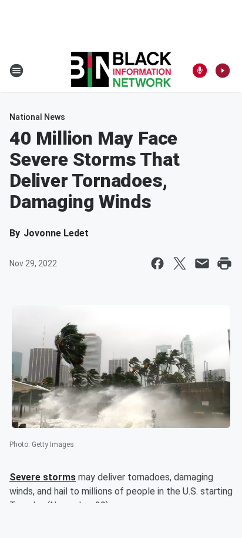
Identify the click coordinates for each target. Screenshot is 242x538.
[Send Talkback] (200, 71)
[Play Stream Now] (223, 71)
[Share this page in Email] (202, 263)
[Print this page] (224, 263)
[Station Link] (121, 70)
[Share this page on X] (180, 263)
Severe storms (42, 477)
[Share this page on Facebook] (157, 263)
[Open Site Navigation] (16, 71)
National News (37, 117)
